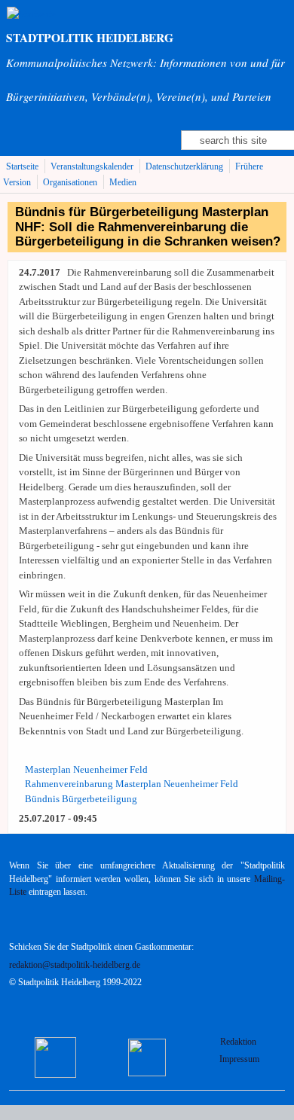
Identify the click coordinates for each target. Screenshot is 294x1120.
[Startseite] (32, 14)
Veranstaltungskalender (92, 167)
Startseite (22, 167)
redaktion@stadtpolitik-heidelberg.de (74, 965)
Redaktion (239, 1042)
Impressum (239, 1059)
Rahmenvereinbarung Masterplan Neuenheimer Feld (131, 783)
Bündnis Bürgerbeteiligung (81, 798)
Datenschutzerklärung (184, 167)
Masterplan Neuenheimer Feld (86, 769)
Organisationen (70, 183)
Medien (122, 183)
